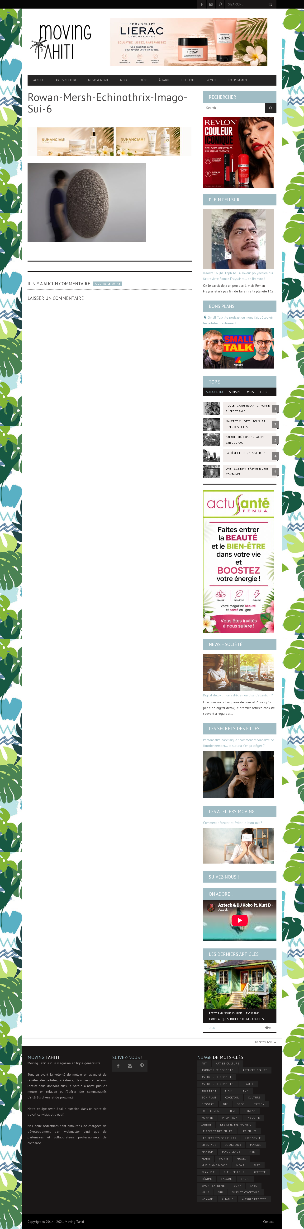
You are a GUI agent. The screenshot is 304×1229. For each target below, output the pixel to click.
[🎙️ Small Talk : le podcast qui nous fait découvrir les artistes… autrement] (238, 348)
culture (254, 1097)
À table (164, 80)
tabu (253, 1185)
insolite (253, 1117)
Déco (143, 80)
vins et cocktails (246, 1192)
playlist (208, 1172)
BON (245, 1090)
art (204, 1063)
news (240, 1165)
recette (259, 1172)
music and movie (214, 1165)
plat (256, 1165)
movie (223, 1158)
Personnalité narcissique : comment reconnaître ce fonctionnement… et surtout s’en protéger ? (238, 743)
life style (253, 1138)
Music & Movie (98, 80)
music (241, 1158)
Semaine (235, 392)
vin (220, 1192)
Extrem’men (237, 80)
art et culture (227, 1063)
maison (255, 1144)
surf (237, 1185)
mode (206, 1158)
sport (245, 1178)
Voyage (212, 80)
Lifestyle (188, 80)
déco (241, 1104)
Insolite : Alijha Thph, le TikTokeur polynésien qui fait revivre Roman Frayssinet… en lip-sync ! (238, 276)
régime (207, 1178)
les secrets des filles (219, 1138)
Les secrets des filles (234, 728)
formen (208, 1117)
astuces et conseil (217, 1077)
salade (226, 1178)
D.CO (212, 1028)
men (252, 1151)
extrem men (211, 1111)
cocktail (232, 1097)
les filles (249, 1131)
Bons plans (221, 306)
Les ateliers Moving (232, 811)
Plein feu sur (224, 200)
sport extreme (213, 1185)
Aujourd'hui (214, 392)
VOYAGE (207, 1199)
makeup (207, 1151)
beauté (248, 1084)
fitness (250, 1111)
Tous (263, 392)
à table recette (254, 1199)
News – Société (225, 644)
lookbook (233, 1144)
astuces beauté (255, 1070)
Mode (124, 80)
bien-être (209, 1090)
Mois (250, 392)
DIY (225, 1104)
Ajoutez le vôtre (107, 283)
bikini (229, 1090)
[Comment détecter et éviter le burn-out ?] (238, 846)
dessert (208, 1104)
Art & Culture (66, 80)
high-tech (230, 1117)
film (231, 1111)
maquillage (231, 1151)
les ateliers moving (235, 1124)
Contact (268, 1221)
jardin (206, 1124)
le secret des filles (217, 1131)
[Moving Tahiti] (65, 42)
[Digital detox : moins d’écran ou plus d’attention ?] (238, 672)
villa (205, 1192)
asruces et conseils (218, 1070)
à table (227, 1199)
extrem (259, 1104)
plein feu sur (234, 1172)
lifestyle (209, 1144)
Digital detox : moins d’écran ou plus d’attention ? (238, 695)
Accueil (38, 80)
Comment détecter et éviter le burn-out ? (232, 823)
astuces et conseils (218, 1084)
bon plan (209, 1097)
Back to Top (263, 1042)
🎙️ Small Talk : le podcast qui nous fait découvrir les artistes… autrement (238, 320)
